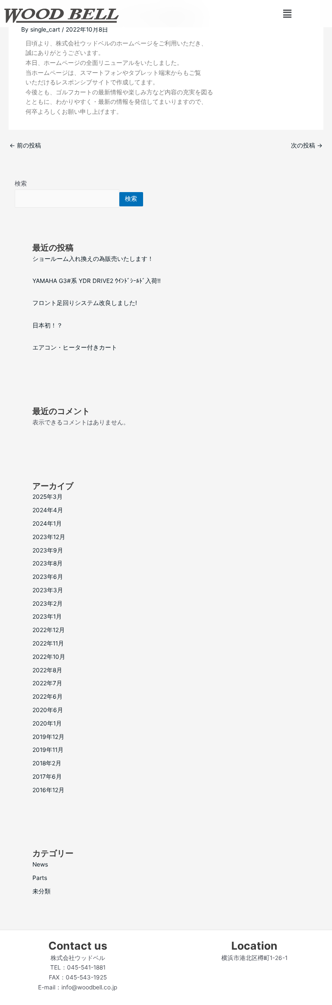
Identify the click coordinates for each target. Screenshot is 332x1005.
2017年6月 (47, 776)
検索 (21, 183)
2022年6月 (47, 696)
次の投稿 (306, 145)
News (40, 864)
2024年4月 (47, 510)
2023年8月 (47, 563)
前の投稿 (25, 145)
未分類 (41, 891)
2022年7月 (47, 683)
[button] (287, 14)
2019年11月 (48, 749)
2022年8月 (47, 670)
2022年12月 (48, 629)
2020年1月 (47, 723)
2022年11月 (48, 643)
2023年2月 (47, 603)
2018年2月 (46, 763)
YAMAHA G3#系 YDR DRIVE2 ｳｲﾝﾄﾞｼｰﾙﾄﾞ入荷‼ (96, 280)
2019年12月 (48, 736)
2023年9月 (47, 550)
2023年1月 (47, 616)
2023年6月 (47, 576)
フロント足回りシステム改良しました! (84, 302)
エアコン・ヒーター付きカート (74, 347)
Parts (39, 877)
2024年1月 (47, 523)
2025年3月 (47, 496)
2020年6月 (47, 709)
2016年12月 (48, 790)
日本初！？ (47, 325)
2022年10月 (48, 656)
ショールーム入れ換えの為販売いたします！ (92, 258)
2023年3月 (47, 590)
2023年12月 (48, 536)
